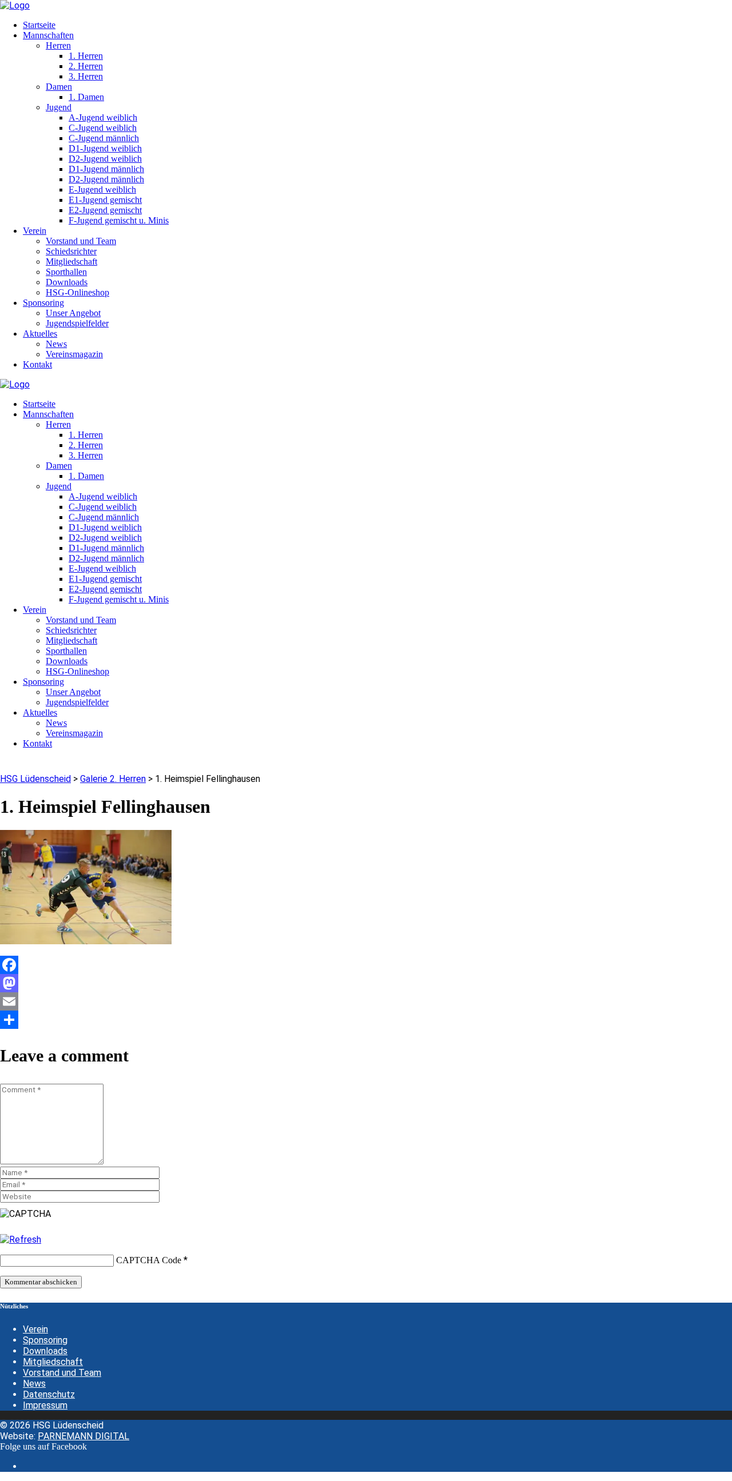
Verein (35, 1329)
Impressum (45, 1405)
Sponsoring (45, 1340)
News (34, 1383)
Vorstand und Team (62, 1372)
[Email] (366, 1001)
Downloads (45, 1351)
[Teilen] (366, 1020)
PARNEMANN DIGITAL (83, 1436)
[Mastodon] (366, 983)
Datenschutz (49, 1394)
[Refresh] (20, 1239)
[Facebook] (366, 965)
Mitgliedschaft (53, 1361)
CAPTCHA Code (148, 1260)
